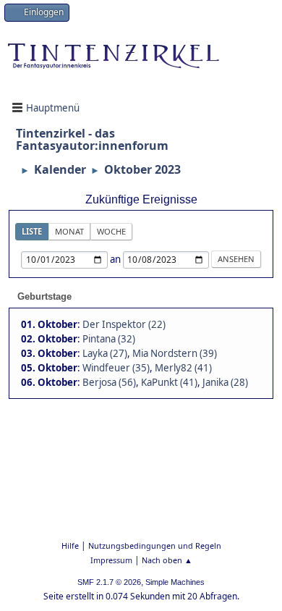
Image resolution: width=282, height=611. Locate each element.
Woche (111, 231)
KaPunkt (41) (169, 382)
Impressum (111, 560)
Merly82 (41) (183, 367)
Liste (32, 231)
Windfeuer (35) (116, 367)
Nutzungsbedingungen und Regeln (154, 545)
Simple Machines (175, 582)
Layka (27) (104, 353)
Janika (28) (225, 382)
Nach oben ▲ (167, 560)
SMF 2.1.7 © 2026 (109, 582)
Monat (69, 231)
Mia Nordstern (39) (174, 353)
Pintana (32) (108, 338)
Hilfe (70, 545)
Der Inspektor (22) (124, 324)
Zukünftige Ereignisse (141, 199)
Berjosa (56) (109, 382)
